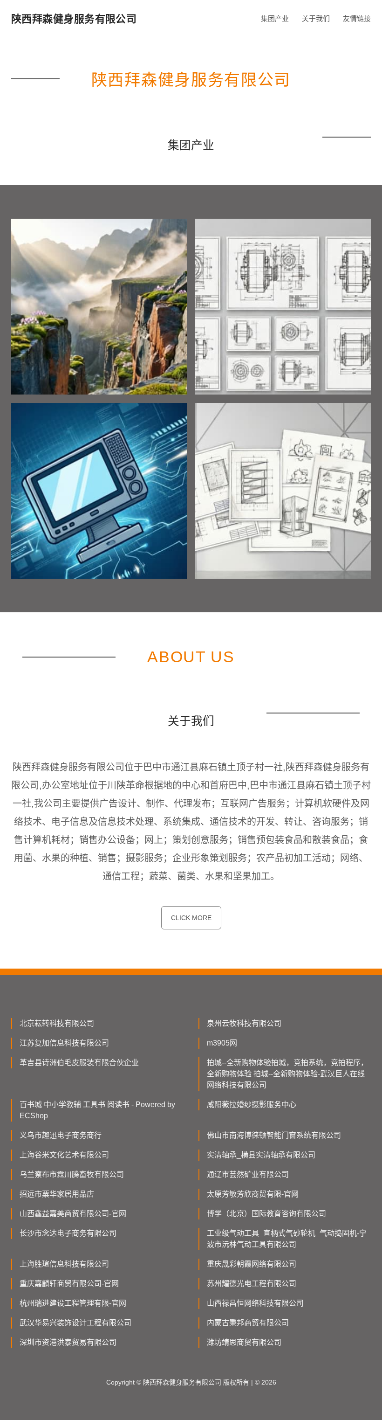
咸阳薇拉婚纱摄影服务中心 (251, 1104)
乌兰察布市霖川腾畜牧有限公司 (72, 1174)
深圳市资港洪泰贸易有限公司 (68, 1342)
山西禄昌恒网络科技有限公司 (255, 1303)
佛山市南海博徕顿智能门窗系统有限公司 (274, 1135)
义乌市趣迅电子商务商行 (61, 1135)
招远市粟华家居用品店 (57, 1194)
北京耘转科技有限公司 (57, 1023)
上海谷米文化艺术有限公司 (64, 1155)
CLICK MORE (191, 917)
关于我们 (316, 18)
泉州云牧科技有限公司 (244, 1023)
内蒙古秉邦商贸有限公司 (248, 1323)
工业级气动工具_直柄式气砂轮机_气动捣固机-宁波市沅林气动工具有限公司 (287, 1238)
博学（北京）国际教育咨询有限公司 (266, 1214)
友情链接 (357, 18)
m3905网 (222, 1043)
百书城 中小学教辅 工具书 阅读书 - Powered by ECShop (97, 1110)
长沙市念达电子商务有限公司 (68, 1233)
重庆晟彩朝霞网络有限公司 (251, 1264)
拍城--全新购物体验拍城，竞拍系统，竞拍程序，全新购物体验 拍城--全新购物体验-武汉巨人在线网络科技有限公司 (287, 1074)
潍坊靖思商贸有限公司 (244, 1342)
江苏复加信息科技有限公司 (64, 1043)
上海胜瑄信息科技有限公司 (64, 1264)
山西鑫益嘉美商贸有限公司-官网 (73, 1214)
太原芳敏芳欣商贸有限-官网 (253, 1194)
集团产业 (275, 18)
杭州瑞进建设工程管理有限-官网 (73, 1303)
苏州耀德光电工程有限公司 (251, 1284)
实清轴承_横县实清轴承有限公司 (261, 1155)
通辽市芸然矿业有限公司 (248, 1174)
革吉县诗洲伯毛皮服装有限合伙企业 (79, 1063)
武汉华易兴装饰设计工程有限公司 (75, 1323)
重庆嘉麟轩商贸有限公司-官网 (69, 1284)
